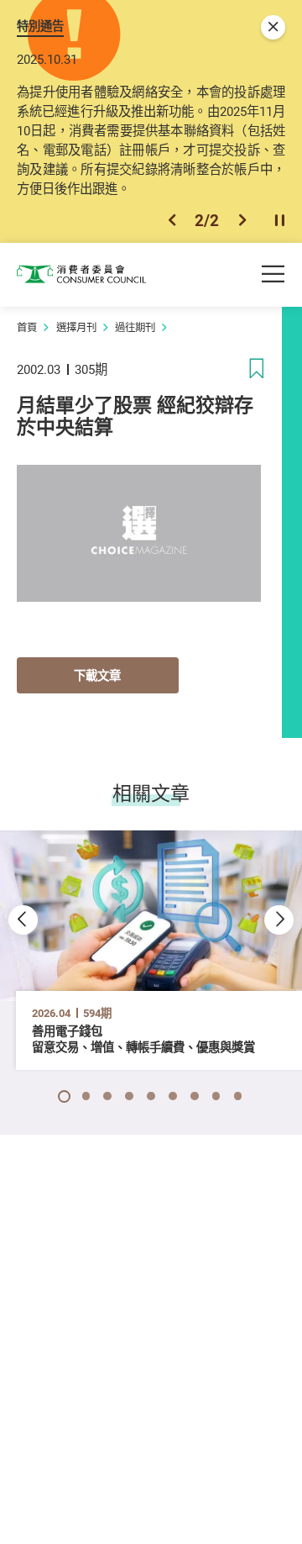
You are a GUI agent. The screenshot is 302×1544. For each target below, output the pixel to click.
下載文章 (97, 675)
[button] (172, 220)
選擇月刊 (76, 327)
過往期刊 (135, 327)
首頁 (27, 327)
